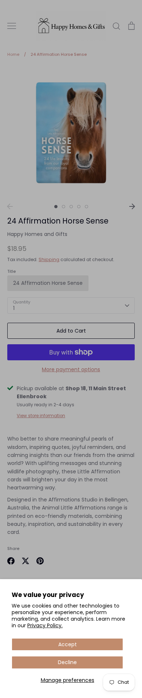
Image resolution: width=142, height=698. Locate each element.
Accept (67, 644)
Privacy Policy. (45, 625)
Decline (67, 662)
